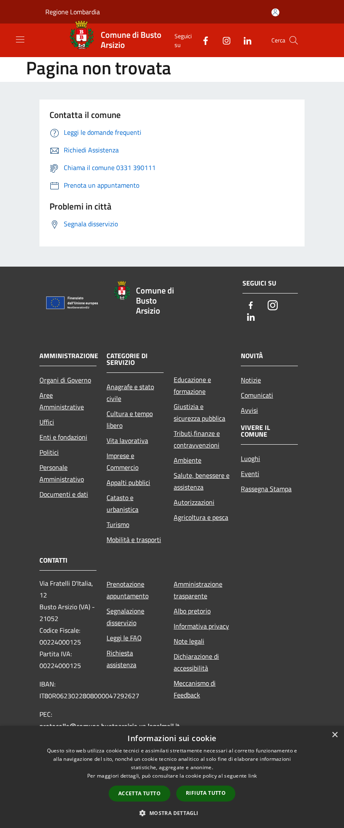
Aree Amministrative (61, 401)
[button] (172, 813)
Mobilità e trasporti (134, 540)
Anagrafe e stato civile (130, 393)
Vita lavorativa (127, 440)
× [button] (334, 735)
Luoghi (250, 458)
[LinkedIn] (244, 40)
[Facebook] (202, 40)
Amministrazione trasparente (198, 590)
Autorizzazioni (194, 502)
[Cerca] (294, 40)
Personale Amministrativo (61, 473)
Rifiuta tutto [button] (206, 793)
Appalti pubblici (128, 482)
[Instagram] (223, 40)
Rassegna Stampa (266, 489)
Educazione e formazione (192, 385)
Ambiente (187, 460)
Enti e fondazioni (63, 437)
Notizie (251, 380)
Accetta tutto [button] (139, 793)
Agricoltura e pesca (201, 517)
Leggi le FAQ (124, 638)
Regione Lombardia (72, 12)
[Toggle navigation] (20, 39)
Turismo (118, 524)
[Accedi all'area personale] (275, 12)
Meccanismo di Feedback (195, 689)
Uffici (46, 422)
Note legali (189, 641)
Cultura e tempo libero (130, 419)
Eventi (250, 474)
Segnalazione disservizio (125, 617)
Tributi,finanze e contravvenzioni (197, 439)
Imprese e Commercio (122, 461)
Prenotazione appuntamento (128, 590)
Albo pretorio (192, 611)
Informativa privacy (201, 626)
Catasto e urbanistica (122, 503)
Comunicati (257, 395)
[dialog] (172, 777)
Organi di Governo (65, 380)
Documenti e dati (63, 494)
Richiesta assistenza (121, 659)
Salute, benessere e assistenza (201, 481)
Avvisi (249, 410)
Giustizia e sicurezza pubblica (199, 412)
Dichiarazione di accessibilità (196, 662)
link (252, 775)
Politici (49, 452)
